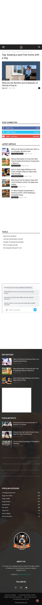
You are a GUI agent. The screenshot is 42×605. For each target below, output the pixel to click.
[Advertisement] (21, 22)
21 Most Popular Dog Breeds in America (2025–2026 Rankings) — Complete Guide (24, 193)
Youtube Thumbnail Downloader (13, 242)
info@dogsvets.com (24, 574)
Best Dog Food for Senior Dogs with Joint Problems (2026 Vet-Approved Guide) (24, 182)
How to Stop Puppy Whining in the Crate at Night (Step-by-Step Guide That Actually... (24, 171)
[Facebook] (16, 588)
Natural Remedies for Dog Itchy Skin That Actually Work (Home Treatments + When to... (25, 161)
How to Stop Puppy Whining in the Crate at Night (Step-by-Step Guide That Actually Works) (20, 467)
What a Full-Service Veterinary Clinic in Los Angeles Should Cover (20, 454)
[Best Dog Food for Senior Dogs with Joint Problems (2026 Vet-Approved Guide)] (6, 183)
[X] (21, 588)
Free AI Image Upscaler (10, 245)
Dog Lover (4, 88)
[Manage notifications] (37, 600)
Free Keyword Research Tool (12, 248)
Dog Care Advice (16, 165)
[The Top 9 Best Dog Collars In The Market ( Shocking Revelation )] (7, 444)
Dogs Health (6, 79)
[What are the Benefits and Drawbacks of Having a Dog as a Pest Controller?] (21, 70)
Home (3, 52)
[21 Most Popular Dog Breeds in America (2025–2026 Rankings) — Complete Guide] (6, 193)
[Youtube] (26, 588)
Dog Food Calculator (9, 236)
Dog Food (14, 186)
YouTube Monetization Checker (13, 239)
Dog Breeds (15, 197)
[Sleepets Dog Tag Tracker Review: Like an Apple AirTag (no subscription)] (7, 434)
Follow (36, 132)
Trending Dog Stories (17, 153)
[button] (3, 47)
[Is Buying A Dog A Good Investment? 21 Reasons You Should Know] (7, 424)
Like (37, 128)
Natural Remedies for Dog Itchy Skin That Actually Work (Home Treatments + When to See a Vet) (19, 460)
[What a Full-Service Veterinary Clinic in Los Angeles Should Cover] (6, 152)
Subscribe (36, 136)
